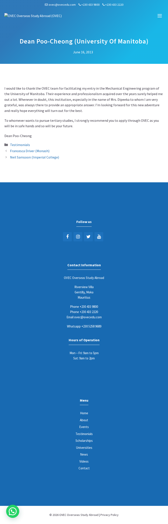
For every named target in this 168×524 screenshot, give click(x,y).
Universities (84, 448)
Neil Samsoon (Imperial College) (34, 157)
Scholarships (84, 441)
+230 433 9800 (90, 5)
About (84, 420)
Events (84, 427)
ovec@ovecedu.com (62, 5)
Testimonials (20, 145)
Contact (84, 468)
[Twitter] (88, 236)
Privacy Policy (109, 515)
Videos (84, 461)
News (84, 454)
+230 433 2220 (114, 5)
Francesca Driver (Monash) (29, 151)
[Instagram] (78, 236)
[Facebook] (67, 236)
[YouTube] (98, 236)
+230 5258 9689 (91, 326)
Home (84, 413)
